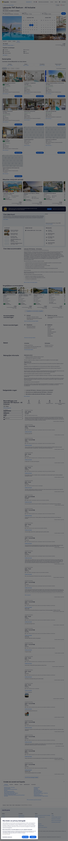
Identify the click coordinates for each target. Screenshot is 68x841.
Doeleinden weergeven (7, 836)
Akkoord (33, 836)
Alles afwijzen (25, 836)
